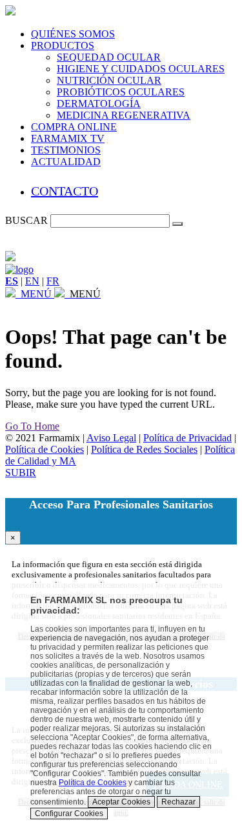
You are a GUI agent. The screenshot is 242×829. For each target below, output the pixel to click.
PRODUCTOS (62, 45)
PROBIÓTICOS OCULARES (121, 91)
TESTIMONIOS (66, 150)
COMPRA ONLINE (74, 126)
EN (32, 280)
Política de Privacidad (187, 437)
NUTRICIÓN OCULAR (109, 80)
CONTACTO (64, 191)
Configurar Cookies (69, 813)
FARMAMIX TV (68, 138)
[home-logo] (19, 269)
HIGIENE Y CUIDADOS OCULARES (141, 68)
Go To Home (32, 426)
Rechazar (178, 801)
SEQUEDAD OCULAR (109, 57)
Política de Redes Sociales (144, 449)
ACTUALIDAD (66, 161)
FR (52, 280)
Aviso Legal (111, 437)
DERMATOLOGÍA (99, 103)
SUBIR (20, 472)
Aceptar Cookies (121, 801)
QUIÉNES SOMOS (73, 33)
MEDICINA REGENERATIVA (123, 115)
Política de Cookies (44, 449)
